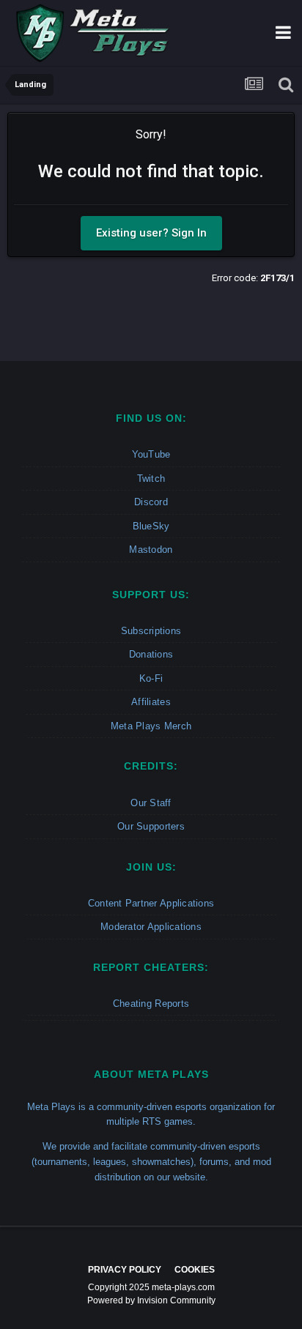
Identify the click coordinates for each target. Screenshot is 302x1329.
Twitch (151, 478)
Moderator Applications (151, 926)
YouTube (151, 454)
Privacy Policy (124, 1270)
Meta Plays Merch (151, 726)
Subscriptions (151, 630)
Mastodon (150, 549)
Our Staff (150, 802)
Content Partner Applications (151, 903)
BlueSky (151, 526)
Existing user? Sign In (151, 232)
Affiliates (151, 701)
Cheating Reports (151, 1003)
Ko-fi (151, 678)
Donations (151, 654)
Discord (151, 501)
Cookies (194, 1270)
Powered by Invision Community (151, 1300)
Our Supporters (151, 826)
